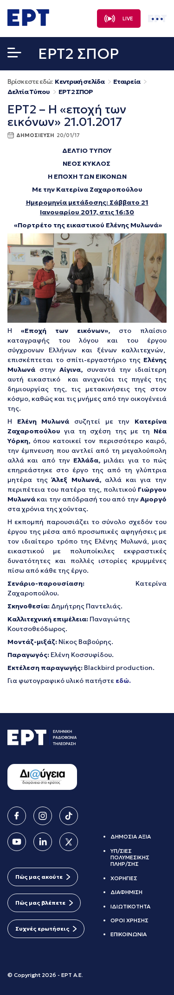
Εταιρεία (126, 82)
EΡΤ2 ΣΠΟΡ (75, 92)
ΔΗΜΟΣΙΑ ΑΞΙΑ (130, 836)
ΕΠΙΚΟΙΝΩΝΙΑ (128, 934)
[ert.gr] (28, 23)
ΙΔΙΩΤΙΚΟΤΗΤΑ (130, 906)
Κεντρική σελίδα (79, 82)
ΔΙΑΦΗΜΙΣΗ (126, 892)
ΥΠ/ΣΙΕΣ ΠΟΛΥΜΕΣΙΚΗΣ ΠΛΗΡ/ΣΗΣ (129, 857)
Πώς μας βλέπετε (40, 902)
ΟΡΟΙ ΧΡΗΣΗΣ (129, 920)
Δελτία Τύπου (28, 92)
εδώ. (123, 680)
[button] (14, 54)
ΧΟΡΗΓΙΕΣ (123, 878)
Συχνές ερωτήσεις (42, 928)
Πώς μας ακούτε (39, 876)
